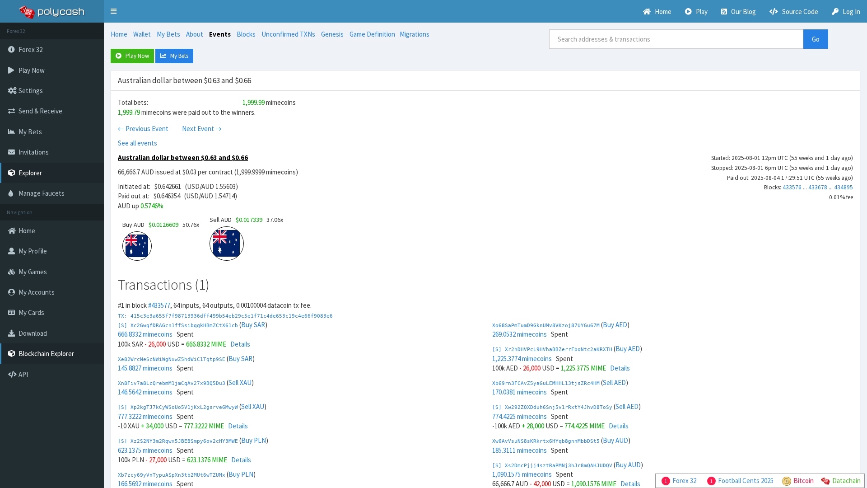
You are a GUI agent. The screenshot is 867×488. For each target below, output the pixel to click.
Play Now (135, 56)
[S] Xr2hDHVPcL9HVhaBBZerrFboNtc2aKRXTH (552, 349)
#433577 (159, 305)
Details (240, 344)
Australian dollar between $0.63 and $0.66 (183, 157)
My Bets (168, 34)
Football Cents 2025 (746, 480)
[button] (113, 11)
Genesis (332, 34)
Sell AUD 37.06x (246, 220)
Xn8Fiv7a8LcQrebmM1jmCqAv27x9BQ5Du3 (171, 383)
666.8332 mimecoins (145, 334)
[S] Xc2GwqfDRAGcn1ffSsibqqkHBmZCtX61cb (178, 325)
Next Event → (202, 128)
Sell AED (614, 382)
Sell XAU (240, 382)
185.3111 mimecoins (519, 450)
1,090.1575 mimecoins (522, 474)
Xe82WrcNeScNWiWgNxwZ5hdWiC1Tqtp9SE (171, 359)
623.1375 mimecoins (145, 450)
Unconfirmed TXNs (288, 34)
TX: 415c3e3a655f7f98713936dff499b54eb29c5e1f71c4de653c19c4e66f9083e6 (225, 316)
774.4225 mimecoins (519, 416)
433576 (792, 187)
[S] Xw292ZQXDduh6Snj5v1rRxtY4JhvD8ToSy (552, 407)
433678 (817, 187)
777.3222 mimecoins (145, 416)
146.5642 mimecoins (145, 392)
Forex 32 (684, 480)
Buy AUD (615, 440)
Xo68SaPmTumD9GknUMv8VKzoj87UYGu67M (546, 325)
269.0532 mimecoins (519, 334)
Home (119, 34)
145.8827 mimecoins (145, 368)
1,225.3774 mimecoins (522, 358)
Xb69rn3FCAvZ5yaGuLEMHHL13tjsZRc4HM (546, 383)
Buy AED (615, 324)
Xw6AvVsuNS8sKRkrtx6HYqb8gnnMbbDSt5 (546, 441)
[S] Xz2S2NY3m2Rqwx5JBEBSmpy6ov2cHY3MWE (178, 441)
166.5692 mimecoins (145, 483)
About (194, 34)
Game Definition (372, 34)
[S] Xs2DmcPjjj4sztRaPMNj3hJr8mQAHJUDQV (552, 466)
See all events (137, 143)
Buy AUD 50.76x (160, 225)
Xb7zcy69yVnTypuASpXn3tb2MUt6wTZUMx (171, 475)
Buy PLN (253, 440)
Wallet (142, 34)
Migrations (414, 34)
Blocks (246, 34)
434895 (843, 187)
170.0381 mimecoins (519, 392)
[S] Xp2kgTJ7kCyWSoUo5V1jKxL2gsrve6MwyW (178, 407)
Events (220, 34)
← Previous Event (143, 128)
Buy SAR (253, 324)
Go (816, 39)
